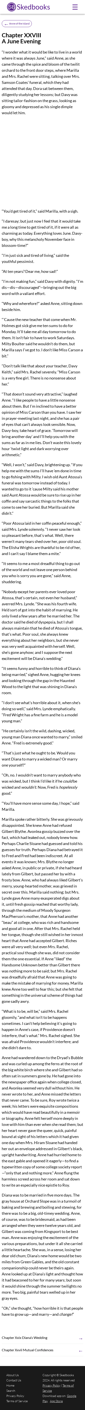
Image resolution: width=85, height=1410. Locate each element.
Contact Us (13, 1380)
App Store (56, 1401)
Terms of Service (17, 1401)
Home (10, 1385)
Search (10, 1390)
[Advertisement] (42, 162)
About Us (12, 1375)
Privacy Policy (15, 1396)
